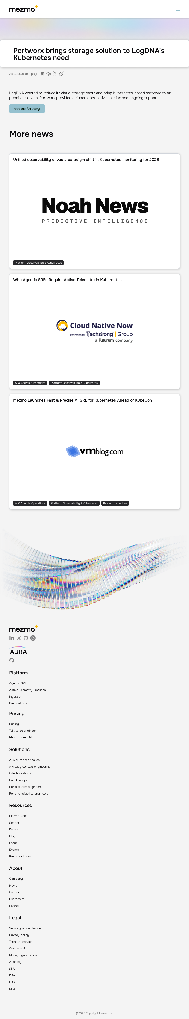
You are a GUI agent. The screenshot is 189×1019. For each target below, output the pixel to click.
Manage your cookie (23, 955)
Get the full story (27, 109)
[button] (177, 9)
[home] (23, 9)
